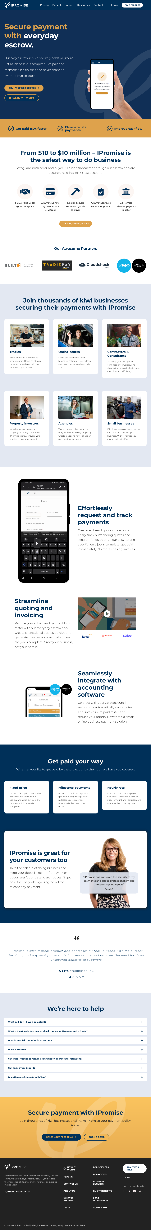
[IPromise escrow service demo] (107, 598)
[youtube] (134, 1191)
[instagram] (129, 1191)
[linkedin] (140, 1191)
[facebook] (124, 1191)
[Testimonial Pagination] (70, 977)
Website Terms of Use (75, 1225)
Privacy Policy (57, 1225)
